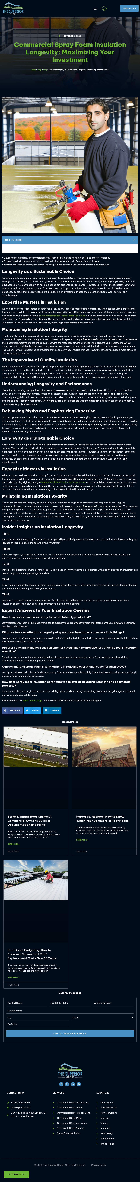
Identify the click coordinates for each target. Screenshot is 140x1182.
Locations (102, 1092)
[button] (95, 8)
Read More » (14, 844)
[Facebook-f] (61, 1084)
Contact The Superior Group (69, 1033)
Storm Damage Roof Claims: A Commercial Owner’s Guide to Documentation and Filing (30, 821)
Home (33, 70)
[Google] (79, 1084)
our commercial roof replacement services (62, 315)
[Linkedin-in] (73, 1084)
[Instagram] (67, 1084)
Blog (39, 70)
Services (58, 1092)
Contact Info (15, 1092)
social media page (32, 700)
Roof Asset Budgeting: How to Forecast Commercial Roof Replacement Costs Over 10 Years (32, 954)
